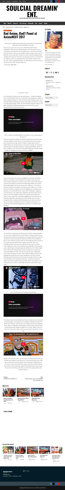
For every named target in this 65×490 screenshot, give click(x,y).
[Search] (61, 23)
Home (4, 1)
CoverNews (36, 487)
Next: (34, 378)
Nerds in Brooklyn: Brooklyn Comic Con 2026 (8, 400)
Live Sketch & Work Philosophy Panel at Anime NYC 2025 (56, 457)
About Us (9, 23)
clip (24, 368)
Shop (20, 1)
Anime (5, 452)
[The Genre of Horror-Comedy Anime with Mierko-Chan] (8, 450)
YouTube (45, 23)
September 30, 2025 (39, 401)
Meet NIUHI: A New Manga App (36, 399)
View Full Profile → (49, 64)
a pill (36, 187)
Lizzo (5, 403)
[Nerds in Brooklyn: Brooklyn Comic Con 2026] (9, 392)
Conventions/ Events (7, 30)
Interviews (34, 395)
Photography (15, 1)
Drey (5, 39)
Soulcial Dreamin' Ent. (32, 11)
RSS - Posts (26, 470)
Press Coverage (22, 23)
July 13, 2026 (10, 403)
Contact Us (9, 1)
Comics (19, 393)
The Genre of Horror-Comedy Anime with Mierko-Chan (8, 457)
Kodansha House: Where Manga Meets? (23, 399)
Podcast (24, 1)
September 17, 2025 (56, 460)
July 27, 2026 (10, 459)
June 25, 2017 (10, 39)
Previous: (10, 378)
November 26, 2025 (25, 401)
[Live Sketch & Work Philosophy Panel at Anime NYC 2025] (56, 450)
